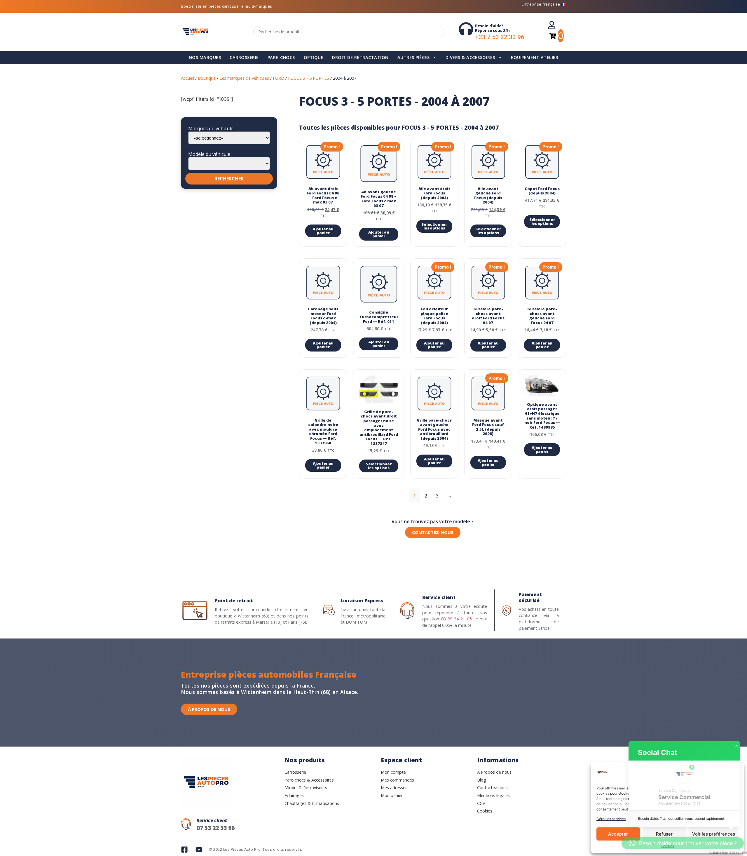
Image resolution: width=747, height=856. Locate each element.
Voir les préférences (713, 834)
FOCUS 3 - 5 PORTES (308, 78)
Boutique (207, 78)
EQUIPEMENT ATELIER (534, 57)
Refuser (664, 834)
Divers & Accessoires (470, 57)
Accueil (187, 78)
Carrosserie (244, 57)
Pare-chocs (281, 57)
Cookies (667, 846)
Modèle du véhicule (209, 154)
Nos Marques (205, 57)
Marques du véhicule (210, 128)
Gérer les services (611, 819)
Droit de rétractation (360, 57)
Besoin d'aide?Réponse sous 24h (492, 28)
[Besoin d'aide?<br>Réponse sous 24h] (466, 28)
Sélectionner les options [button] (434, 226)
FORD (278, 78)
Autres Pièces (413, 57)
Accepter (618, 834)
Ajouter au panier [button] (323, 230)
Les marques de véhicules (244, 78)
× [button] (736, 746)
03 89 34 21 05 (456, 619)
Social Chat (657, 752)
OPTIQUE (314, 57)
